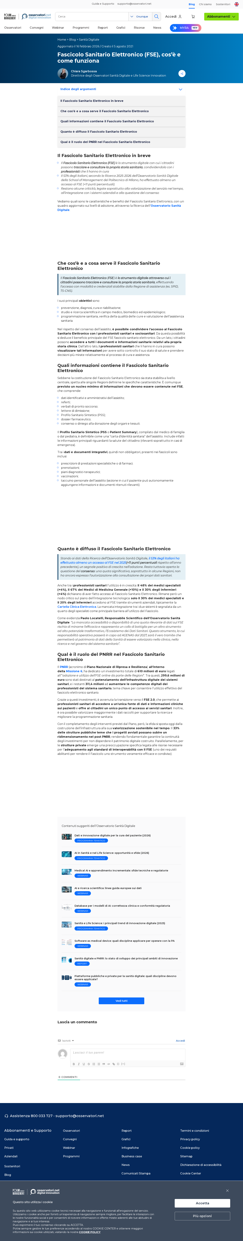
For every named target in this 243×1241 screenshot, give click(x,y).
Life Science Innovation (149, 75)
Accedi (180, 1040)
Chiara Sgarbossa (84, 71)
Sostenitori (223, 4)
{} (118, 1063)
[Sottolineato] (83, 1064)
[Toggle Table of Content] (179, 89)
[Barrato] (88, 1064)
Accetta (202, 1203)
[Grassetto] (73, 1064)
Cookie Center (190, 1173)
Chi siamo (205, 4)
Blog (192, 4)
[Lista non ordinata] (98, 1064)
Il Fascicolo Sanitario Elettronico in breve (91, 101)
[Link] (113, 1064)
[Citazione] (103, 1064)
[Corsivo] (78, 1064)
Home (61, 39)
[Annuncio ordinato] (93, 1064)
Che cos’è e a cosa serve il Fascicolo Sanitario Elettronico (104, 111)
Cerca (156, 16)
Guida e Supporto (103, 3)
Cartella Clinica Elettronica (76, 606)
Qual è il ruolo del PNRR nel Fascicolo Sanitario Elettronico (105, 142)
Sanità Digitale (89, 39)
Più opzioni (202, 1216)
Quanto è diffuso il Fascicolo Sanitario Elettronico (98, 131)
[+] (123, 1063)
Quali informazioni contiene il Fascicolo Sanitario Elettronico (107, 121)
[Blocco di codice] (108, 1064)
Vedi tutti (122, 1000)
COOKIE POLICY (90, 1232)
